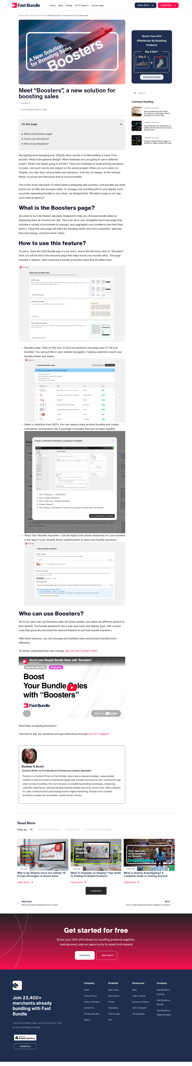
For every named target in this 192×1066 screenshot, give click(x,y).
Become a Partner (140, 1002)
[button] (121, 124)
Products (113, 983)
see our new (72, 651)
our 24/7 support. (99, 734)
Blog (27, 15)
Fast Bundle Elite (91, 1014)
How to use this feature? (36, 139)
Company (89, 983)
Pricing (111, 1002)
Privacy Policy (90, 996)
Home (21, 15)
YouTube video (88, 651)
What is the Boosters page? (38, 134)
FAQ (110, 1020)
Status (87, 1020)
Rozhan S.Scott (33, 766)
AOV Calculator (139, 1008)
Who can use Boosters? (36, 144)
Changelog (113, 1008)
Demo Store (113, 996)
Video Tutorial (138, 996)
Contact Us (89, 1008)
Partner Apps (114, 1014)
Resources (138, 983)
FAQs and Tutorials (38, 15)
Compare (162, 983)
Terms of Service (91, 1002)
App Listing (113, 990)
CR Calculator (138, 1014)
